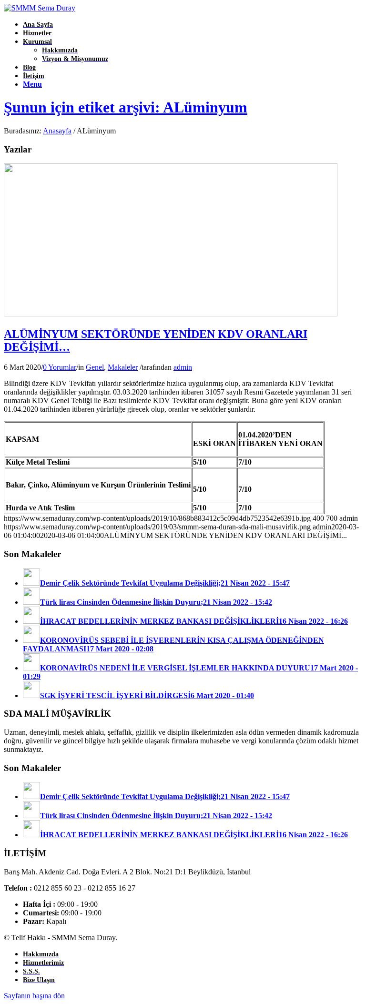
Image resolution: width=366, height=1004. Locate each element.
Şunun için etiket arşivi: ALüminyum (125, 107)
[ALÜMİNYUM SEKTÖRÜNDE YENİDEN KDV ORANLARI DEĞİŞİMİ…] (170, 314)
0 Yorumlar (59, 367)
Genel (95, 367)
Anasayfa (57, 131)
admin (182, 367)
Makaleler (123, 367)
